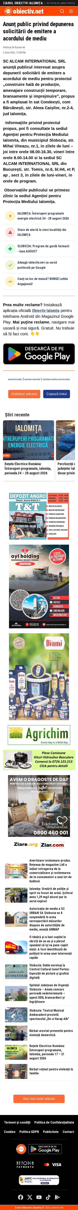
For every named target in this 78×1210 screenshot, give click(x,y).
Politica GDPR (29, 1132)
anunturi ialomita (32, 379)
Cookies (9, 1132)
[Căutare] (62, 11)
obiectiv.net (28, 11)
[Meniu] (71, 11)
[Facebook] (20, 1197)
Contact (68, 1132)
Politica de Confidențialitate (54, 1122)
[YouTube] (39, 1197)
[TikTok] (48, 1197)
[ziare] (26, 844)
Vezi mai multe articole (39, 1098)
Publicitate (51, 1132)
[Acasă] (8, 11)
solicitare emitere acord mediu (56, 379)
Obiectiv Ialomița (45, 310)
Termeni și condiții (17, 1122)
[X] (29, 1197)
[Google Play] (57, 1197)
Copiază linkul (56, 394)
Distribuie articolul (24, 394)
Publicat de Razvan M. (14, 47)
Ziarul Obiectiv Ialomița (23, 3)
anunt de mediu (15, 379)
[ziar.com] (52, 844)
